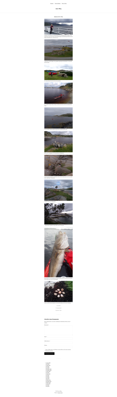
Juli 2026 (47, 364)
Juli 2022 (47, 376)
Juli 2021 (47, 384)
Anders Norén (60, 392)
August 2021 (48, 383)
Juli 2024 (47, 372)
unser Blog (58, 9)
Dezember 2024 (48, 369)
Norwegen (57, 310)
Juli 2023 (47, 375)
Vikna (60, 310)
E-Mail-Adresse (47, 341)
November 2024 (48, 370)
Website (45, 345)
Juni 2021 (47, 386)
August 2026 (48, 362)
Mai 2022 (47, 378)
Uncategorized (59, 307)
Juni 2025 (47, 367)
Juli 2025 (47, 366)
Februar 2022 (48, 380)
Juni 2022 (47, 377)
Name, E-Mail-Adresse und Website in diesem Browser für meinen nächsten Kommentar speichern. (58, 350)
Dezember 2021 (48, 381)
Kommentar (46, 324)
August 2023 (48, 373)
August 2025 (48, 365)
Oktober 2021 (48, 382)
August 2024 (48, 371)
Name (45, 336)
